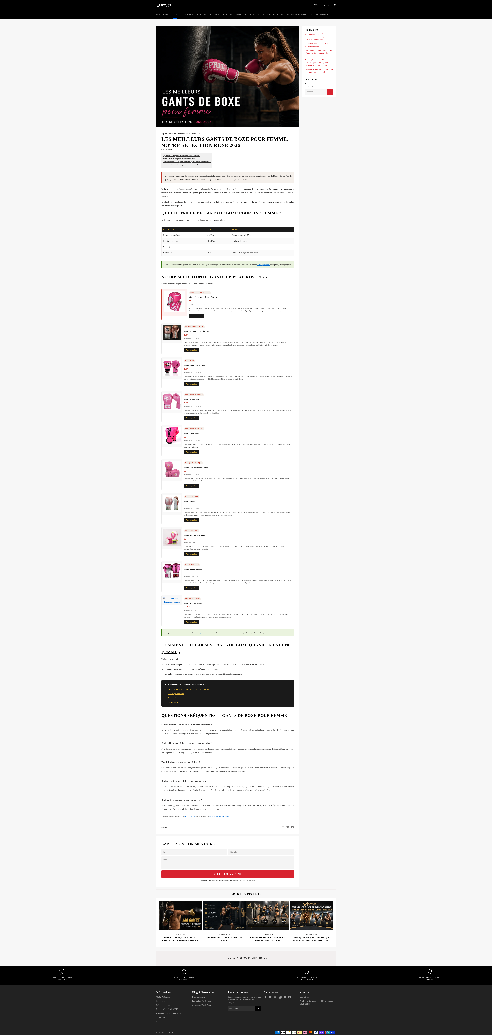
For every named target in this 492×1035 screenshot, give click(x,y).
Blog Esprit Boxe (199, 997)
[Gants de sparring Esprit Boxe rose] (174, 312)
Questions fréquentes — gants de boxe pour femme (182, 165)
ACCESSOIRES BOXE (296, 15)
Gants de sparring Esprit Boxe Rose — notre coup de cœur (189, 689)
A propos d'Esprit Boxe (201, 1005)
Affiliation (160, 1017)
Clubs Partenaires (163, 997)
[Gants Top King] (172, 511)
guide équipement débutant (219, 816)
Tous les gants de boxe (176, 694)
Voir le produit (196, 316)
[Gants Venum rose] (172, 409)
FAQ (158, 1021)
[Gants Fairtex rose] (172, 443)
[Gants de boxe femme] (172, 602)
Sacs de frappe (173, 702)
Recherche (160, 1001)
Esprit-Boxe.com (168, 1032)
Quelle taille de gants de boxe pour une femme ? (181, 156)
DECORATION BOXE (272, 15)
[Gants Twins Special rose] (172, 375)
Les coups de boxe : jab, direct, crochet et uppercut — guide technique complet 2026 (317, 36)
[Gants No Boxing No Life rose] (172, 339)
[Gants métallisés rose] (172, 579)
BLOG (175, 15)
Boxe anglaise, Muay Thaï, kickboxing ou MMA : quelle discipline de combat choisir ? (316, 62)
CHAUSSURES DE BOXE (247, 15)
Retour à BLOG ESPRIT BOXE (247, 958)
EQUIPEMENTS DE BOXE (193, 15)
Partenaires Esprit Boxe (201, 1001)
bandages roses (263, 265)
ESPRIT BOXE (162, 15)
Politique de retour (163, 1005)
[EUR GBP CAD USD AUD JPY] (317, 5)
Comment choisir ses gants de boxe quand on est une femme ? (187, 162)
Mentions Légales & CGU (167, 1009)
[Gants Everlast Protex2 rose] (172, 477)
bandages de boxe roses (204, 633)
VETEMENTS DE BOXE (220, 15)
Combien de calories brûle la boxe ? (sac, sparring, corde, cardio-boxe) (318, 53)
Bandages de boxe (174, 698)
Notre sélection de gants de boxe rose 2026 (179, 159)
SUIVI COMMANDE (320, 15)
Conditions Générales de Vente (168, 1013)
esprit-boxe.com (190, 816)
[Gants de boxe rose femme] (172, 545)
